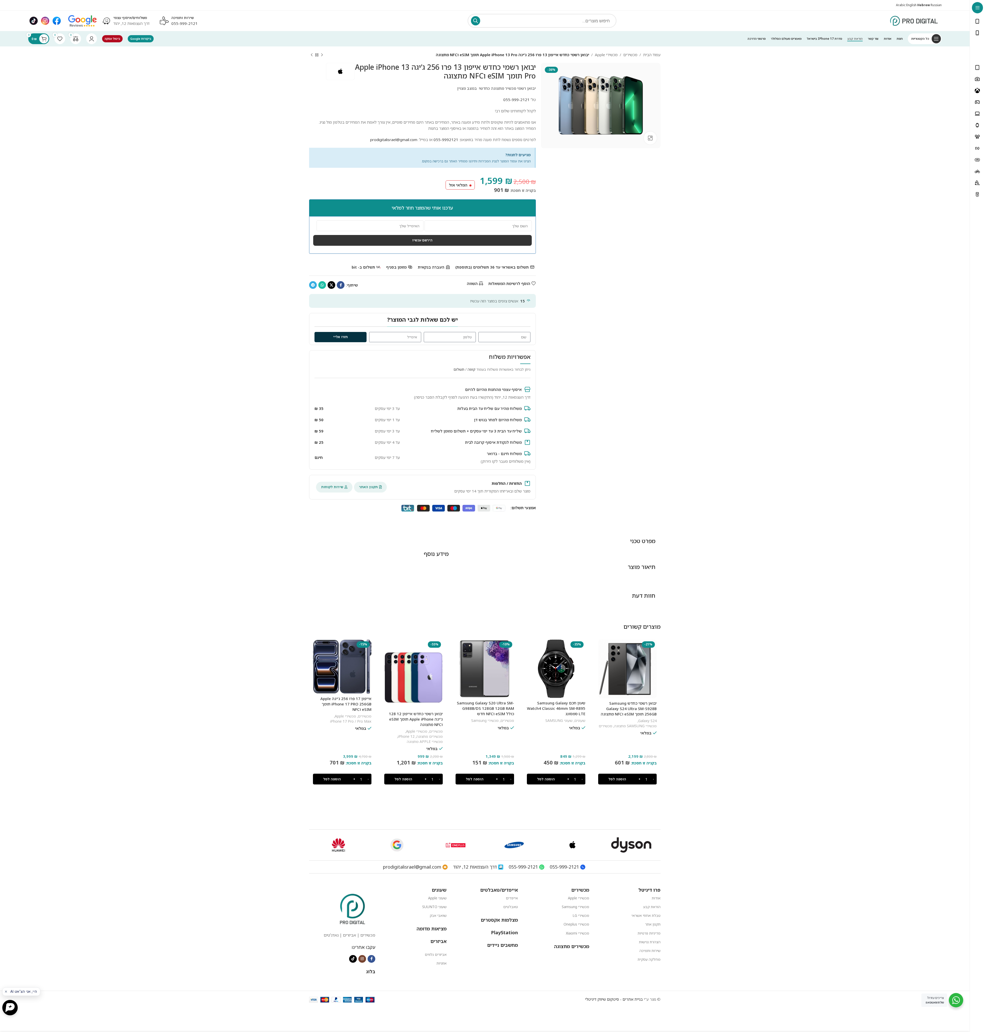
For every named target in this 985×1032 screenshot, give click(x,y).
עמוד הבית (652, 54)
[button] (627, 779)
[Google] (397, 845)
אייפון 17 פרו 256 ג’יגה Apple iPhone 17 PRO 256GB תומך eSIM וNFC (345, 704)
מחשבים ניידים (502, 945)
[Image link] (82, 20)
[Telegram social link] (313, 285)
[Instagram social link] (362, 959)
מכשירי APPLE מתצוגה (425, 741)
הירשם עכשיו (422, 240)
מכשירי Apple (606, 54)
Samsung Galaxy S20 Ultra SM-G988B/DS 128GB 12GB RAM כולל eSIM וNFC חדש (485, 708)
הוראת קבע (652, 906)
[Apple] (572, 845)
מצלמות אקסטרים (499, 920)
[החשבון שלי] (92, 39)
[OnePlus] (455, 845)
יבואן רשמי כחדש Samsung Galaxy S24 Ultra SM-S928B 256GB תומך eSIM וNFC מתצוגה (629, 708)
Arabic (900, 5)
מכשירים (630, 54)
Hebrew (923, 5)
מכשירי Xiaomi (577, 933)
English (911, 5)
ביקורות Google (140, 39)
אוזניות (442, 963)
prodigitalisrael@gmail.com (393, 139)
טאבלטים (510, 906)
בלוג (370, 971)
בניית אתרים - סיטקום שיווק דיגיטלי (614, 999)
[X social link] (331, 285)
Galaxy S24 (647, 720)
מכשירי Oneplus (576, 924)
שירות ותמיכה (650, 950)
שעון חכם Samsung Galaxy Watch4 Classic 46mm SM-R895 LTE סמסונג (556, 708)
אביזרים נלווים (436, 954)
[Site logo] (914, 20)
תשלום (459, 369)
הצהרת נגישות (650, 941)
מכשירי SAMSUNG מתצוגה (635, 725)
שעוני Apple (437, 898)
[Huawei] (338, 845)
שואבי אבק (438, 915)
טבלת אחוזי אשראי (646, 915)
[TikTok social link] (353, 959)
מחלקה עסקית (649, 959)
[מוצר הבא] (311, 55)
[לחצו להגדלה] (650, 138)
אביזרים (438, 941)
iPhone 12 (406, 736)
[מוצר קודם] (321, 55)
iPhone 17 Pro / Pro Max (350, 721)
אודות (656, 898)
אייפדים (512, 898)
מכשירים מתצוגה (429, 736)
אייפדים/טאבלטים (499, 890)
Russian (936, 5)
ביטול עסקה (112, 39)
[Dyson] (631, 845)
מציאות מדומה (432, 929)
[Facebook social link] (340, 285)
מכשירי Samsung (485, 720)
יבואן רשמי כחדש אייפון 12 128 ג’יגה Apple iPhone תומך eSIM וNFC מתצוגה (416, 719)
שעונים (579, 720)
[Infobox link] (126, 20)
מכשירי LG (581, 915)
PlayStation (504, 932)
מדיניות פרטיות (649, 933)
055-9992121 (446, 139)
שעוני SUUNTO (434, 906)
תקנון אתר (653, 924)
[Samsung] (514, 845)
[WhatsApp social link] (322, 285)
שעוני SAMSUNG (559, 720)
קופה (471, 369)
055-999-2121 (184, 23)
